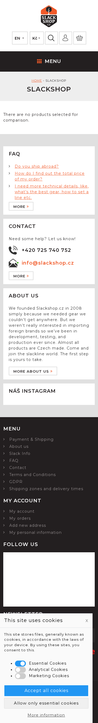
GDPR (16, 481)
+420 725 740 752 (46, 250)
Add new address (27, 525)
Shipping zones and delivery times (46, 488)
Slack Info (19, 453)
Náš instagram (32, 391)
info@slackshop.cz (48, 263)
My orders (20, 518)
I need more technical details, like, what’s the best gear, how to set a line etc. (52, 192)
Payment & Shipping (31, 439)
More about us (31, 371)
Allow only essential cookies (46, 703)
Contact (17, 467)
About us (19, 446)
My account (22, 511)
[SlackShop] (49, 17)
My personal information (35, 532)
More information (46, 715)
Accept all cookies (46, 690)
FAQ (14, 460)
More (19, 206)
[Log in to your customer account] (65, 38)
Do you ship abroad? (37, 166)
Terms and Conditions (32, 474)
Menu (53, 61)
